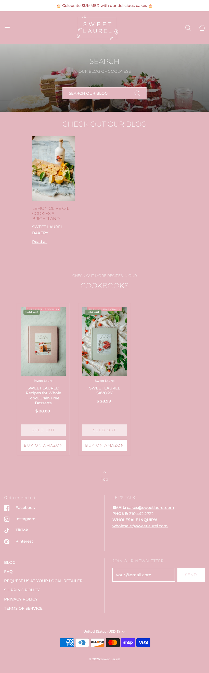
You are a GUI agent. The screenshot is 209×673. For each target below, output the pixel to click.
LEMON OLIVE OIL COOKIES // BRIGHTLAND (50, 213)
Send (191, 574)
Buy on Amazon (43, 445)
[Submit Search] (137, 93)
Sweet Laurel (43, 381)
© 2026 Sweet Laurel (104, 659)
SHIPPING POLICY (22, 590)
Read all (39, 241)
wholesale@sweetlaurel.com (140, 525)
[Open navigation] (7, 28)
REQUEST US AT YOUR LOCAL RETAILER (43, 580)
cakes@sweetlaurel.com (150, 507)
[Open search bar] (188, 28)
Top (104, 479)
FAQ (8, 571)
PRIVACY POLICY (21, 599)
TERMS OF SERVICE (23, 608)
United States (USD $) (102, 631)
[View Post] (53, 168)
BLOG (10, 562)
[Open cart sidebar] (202, 28)
